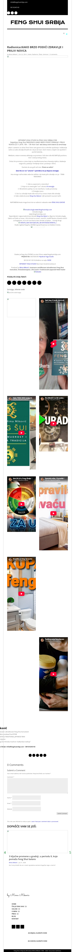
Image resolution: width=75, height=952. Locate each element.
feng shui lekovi (42, 216)
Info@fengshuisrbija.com (15, 747)
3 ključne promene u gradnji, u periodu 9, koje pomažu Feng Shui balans (33, 858)
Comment (10, 777)
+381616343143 (30, 747)
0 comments (53, 54)
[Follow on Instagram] (12, 12)
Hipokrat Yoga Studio (46, 257)
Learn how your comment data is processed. (45, 821)
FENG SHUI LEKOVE (58, 202)
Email (9, 803)
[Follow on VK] (44, 755)
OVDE (49, 260)
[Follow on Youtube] (15, 12)
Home (29, 54)
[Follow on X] (41, 755)
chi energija (50, 186)
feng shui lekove (35, 196)
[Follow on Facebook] (8, 12)
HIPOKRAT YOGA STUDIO (27, 264)
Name (9, 798)
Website (9, 809)
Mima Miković (13, 54)
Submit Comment (62, 813)
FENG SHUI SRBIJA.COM (48, 140)
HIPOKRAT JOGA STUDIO (27, 140)
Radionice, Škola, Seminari (40, 54)
